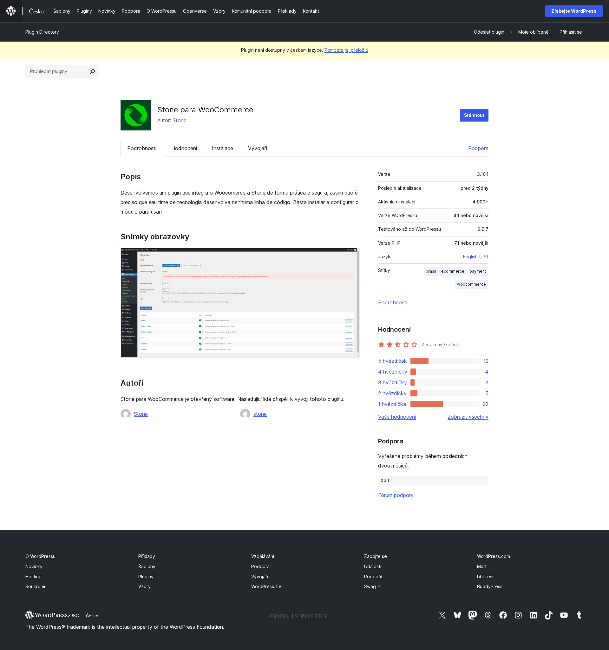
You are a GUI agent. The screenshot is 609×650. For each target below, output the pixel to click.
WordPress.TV (266, 586)
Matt (482, 566)
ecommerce (452, 271)
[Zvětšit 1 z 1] (351, 256)
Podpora (478, 148)
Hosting (33, 576)
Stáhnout (474, 115)
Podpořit (373, 576)
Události (372, 566)
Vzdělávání (262, 556)
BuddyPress (489, 586)
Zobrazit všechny (468, 417)
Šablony (146, 566)
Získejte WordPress (574, 11)
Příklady (146, 556)
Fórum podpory (396, 495)
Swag (372, 586)
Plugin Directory (42, 32)
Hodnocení (184, 148)
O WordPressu (40, 556)
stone (260, 414)
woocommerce (471, 284)
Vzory (144, 586)
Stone (180, 120)
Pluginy (146, 576)
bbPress (485, 576)
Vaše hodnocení (397, 417)
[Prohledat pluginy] (92, 71)
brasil (431, 271)
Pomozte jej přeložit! (346, 50)
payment (477, 271)
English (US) (475, 256)
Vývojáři (257, 148)
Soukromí (35, 586)
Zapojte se (375, 556)
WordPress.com (493, 556)
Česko (92, 615)
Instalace (222, 148)
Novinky (34, 566)
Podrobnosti (141, 148)
